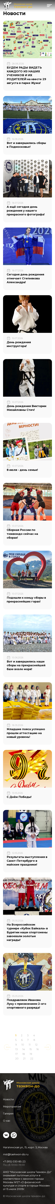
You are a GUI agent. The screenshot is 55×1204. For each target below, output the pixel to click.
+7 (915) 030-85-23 (14, 1161)
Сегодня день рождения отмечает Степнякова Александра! (25, 278)
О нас (6, 1120)
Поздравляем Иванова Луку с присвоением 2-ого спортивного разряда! (26, 1003)
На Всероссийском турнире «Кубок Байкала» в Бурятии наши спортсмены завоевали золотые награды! (27, 932)
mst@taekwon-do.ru (16, 1154)
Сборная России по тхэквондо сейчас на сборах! (22, 533)
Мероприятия (12, 1106)
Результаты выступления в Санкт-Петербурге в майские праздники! (27, 860)
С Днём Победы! (19, 797)
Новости (8, 1099)
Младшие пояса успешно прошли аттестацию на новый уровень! (26, 733)
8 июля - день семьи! (22, 470)
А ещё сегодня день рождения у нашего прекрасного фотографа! (26, 210)
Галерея (8, 1113)
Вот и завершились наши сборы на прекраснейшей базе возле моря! (26, 665)
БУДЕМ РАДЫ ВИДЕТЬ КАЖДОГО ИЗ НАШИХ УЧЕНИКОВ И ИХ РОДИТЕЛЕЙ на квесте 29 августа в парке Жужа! (26, 75)
